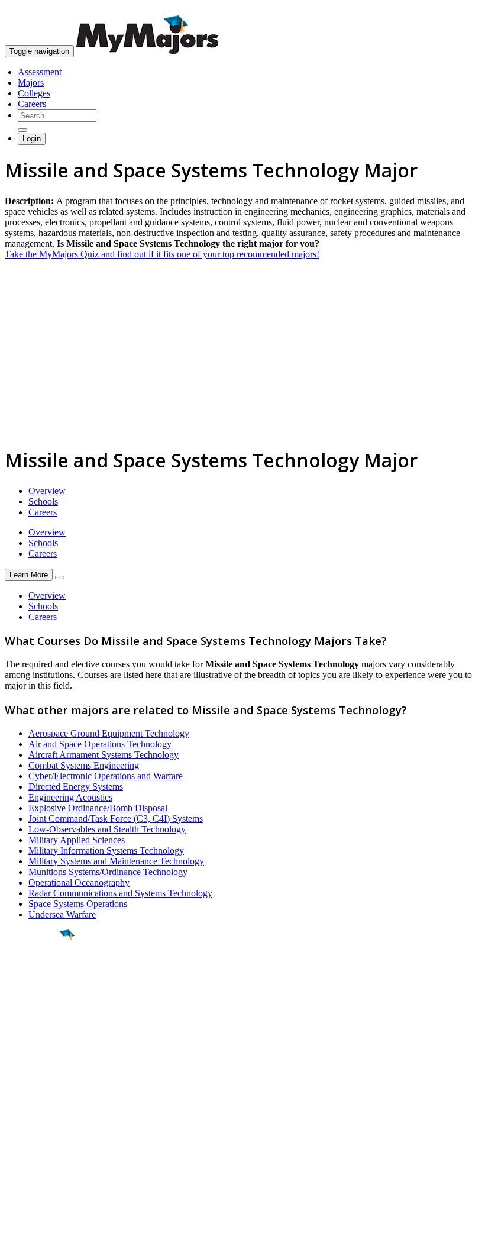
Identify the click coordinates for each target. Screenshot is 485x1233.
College (36, 1000)
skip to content (456, 9)
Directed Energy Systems (75, 787)
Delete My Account (41, 1137)
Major (32, 975)
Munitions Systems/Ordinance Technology (107, 872)
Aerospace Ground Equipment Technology (108, 733)
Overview (47, 491)
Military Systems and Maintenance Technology (116, 861)
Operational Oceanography (79, 882)
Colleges (34, 93)
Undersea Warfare (62, 914)
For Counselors (33, 1105)
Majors (31, 83)
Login (31, 138)
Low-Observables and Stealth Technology (107, 829)
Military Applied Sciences (76, 840)
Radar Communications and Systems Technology (120, 893)
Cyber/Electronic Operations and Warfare (105, 776)
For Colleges (29, 1116)
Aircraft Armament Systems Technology (103, 755)
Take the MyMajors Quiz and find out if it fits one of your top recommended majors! (162, 254)
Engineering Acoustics (70, 797)
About (19, 1070)
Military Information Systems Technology (106, 850)
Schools (43, 501)
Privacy (48, 1218)
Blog (14, 1147)
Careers (32, 104)
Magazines (25, 1126)
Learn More (28, 574)
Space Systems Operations (77, 904)
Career (35, 1026)
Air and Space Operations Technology (100, 744)
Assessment (40, 72)
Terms (16, 1218)
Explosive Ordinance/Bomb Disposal (97, 808)
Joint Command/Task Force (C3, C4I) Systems (115, 819)
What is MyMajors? (42, 1094)
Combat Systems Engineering (83, 765)
